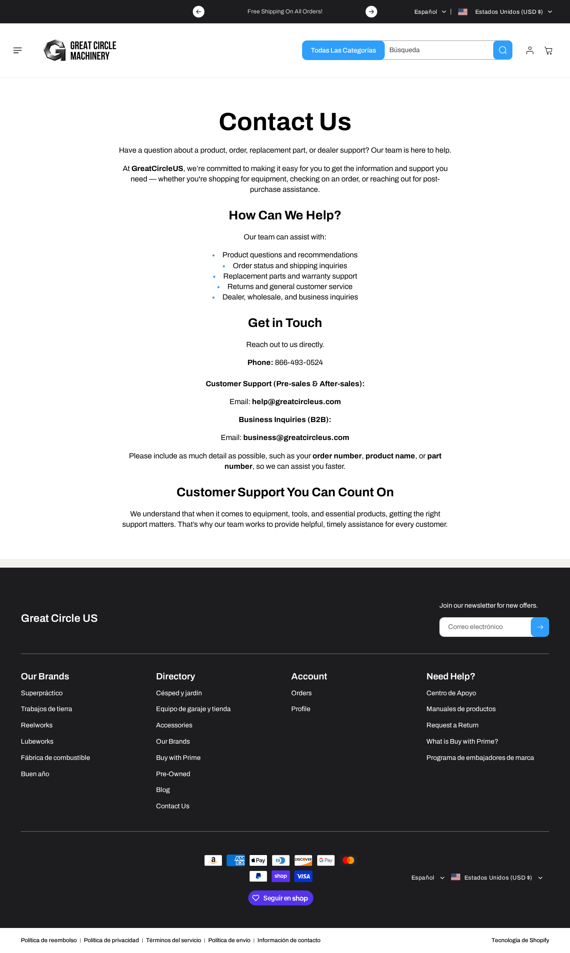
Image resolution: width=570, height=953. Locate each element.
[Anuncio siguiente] (371, 11)
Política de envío (229, 940)
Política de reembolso (49, 940)
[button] (22, 50)
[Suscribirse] (540, 627)
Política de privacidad (111, 940)
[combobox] (444, 50)
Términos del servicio (173, 940)
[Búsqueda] (502, 50)
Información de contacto (288, 940)
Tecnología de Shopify (520, 940)
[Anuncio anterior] (198, 11)
